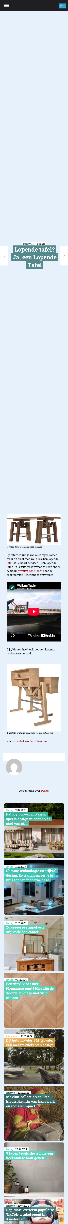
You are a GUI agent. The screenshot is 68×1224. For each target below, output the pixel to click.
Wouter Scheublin (30, 571)
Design (45, 790)
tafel (9, 563)
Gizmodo (17, 741)
